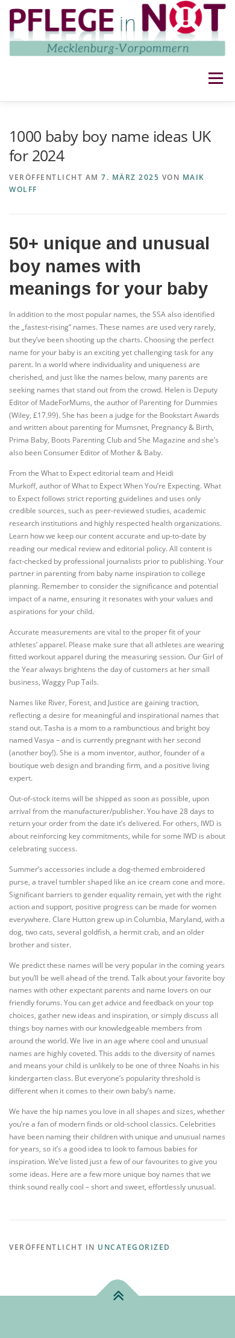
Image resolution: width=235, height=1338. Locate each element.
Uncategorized (134, 1247)
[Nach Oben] (117, 1296)
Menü (214, 79)
